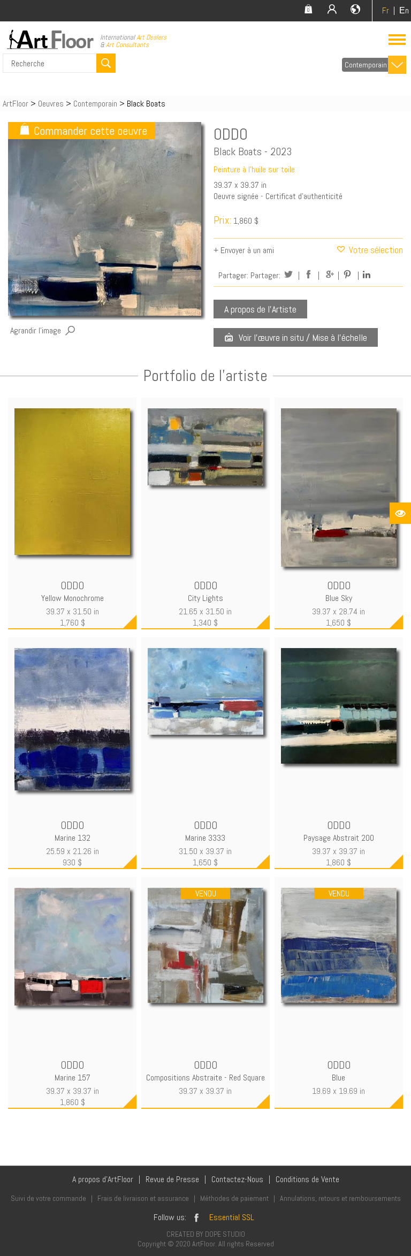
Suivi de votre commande (48, 1198)
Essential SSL (231, 1217)
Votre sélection (375, 250)
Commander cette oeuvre (90, 130)
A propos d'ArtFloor (102, 1179)
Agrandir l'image (35, 330)
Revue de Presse (172, 1179)
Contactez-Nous (237, 1179)
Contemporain (366, 65)
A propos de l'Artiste (260, 309)
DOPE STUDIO (225, 1234)
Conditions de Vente (307, 1179)
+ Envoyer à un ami (244, 250)
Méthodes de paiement (234, 1198)
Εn (404, 10)
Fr (385, 10)
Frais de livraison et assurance (143, 1198)
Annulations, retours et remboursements (340, 1198)
